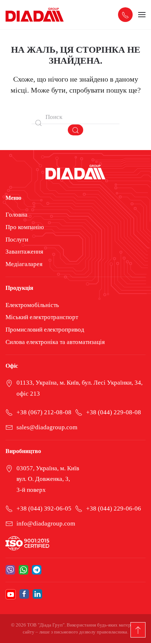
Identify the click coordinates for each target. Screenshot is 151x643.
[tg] (36, 570)
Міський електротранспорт (41, 317)
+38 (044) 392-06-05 (43, 508)
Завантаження (24, 251)
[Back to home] (34, 14)
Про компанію (24, 227)
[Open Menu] (142, 14)
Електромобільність (32, 305)
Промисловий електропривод (44, 329)
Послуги (16, 239)
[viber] (10, 570)
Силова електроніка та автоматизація (55, 342)
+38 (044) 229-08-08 (113, 412)
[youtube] (10, 594)
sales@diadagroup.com (46, 427)
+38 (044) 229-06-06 (113, 508)
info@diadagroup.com (45, 523)
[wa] (23, 570)
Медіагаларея (24, 264)
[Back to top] (138, 630)
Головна (16, 214)
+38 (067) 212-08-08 (43, 412)
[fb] (24, 594)
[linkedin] (37, 594)
